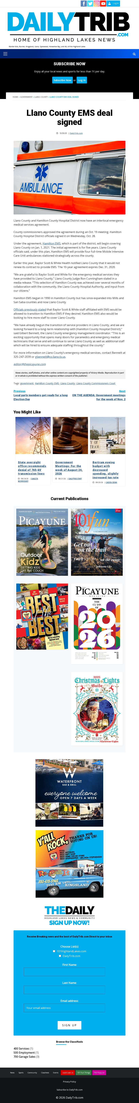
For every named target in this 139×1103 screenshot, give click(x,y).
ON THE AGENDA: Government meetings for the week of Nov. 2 (98, 395)
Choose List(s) (69, 946)
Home (15, 97)
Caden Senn (111, 482)
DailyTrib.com (76, 133)
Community (32, 1072)
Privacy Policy (69, 1081)
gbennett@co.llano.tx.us (50, 357)
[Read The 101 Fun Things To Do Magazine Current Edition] (97, 542)
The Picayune (99, 1072)
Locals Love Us (67, 1072)
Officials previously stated (30, 309)
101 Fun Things (83, 1072)
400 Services (21, 1048)
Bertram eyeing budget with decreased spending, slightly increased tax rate (106, 470)
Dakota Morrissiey (28, 479)
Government (26, 97)
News (12, 1072)
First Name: (69, 965)
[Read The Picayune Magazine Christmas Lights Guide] (97, 709)
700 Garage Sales (24, 1056)
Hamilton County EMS (47, 383)
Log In (81, 80)
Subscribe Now (62, 80)
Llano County (41, 97)
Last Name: (69, 983)
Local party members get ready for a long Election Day (41, 395)
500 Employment (24, 1052)
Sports (20, 1072)
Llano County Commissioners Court (95, 383)
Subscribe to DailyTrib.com (70, 1089)
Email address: (69, 1001)
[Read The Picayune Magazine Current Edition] (42, 542)
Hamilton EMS (52, 243)
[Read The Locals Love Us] (42, 616)
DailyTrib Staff (75, 478)
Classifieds (45, 1072)
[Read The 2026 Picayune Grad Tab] (97, 623)
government (27, 383)
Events (55, 1072)
